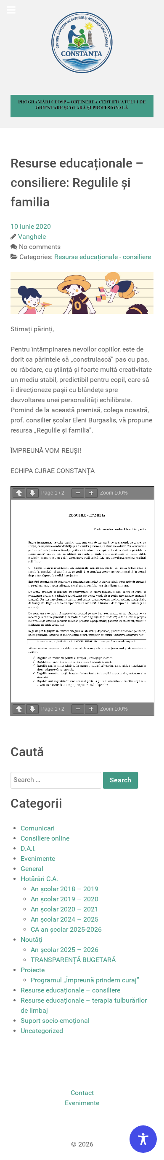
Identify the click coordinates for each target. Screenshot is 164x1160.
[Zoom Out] (77, 493)
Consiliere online (45, 838)
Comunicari (38, 828)
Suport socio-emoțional (55, 1021)
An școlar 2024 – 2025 (64, 919)
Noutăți (31, 940)
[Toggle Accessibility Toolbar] (143, 1139)
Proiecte (33, 970)
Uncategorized (42, 1031)
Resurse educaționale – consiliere (70, 990)
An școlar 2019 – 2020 (64, 899)
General (32, 869)
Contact (82, 1093)
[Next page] (32, 493)
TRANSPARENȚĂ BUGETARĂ (73, 960)
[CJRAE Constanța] (82, 42)
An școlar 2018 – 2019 (64, 889)
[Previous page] (19, 493)
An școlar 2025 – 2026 (64, 950)
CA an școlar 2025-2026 (66, 929)
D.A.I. (28, 848)
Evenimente (38, 858)
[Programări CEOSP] (82, 106)
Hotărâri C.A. (39, 879)
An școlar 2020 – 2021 (64, 909)
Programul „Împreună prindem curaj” (85, 980)
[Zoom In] (91, 493)
